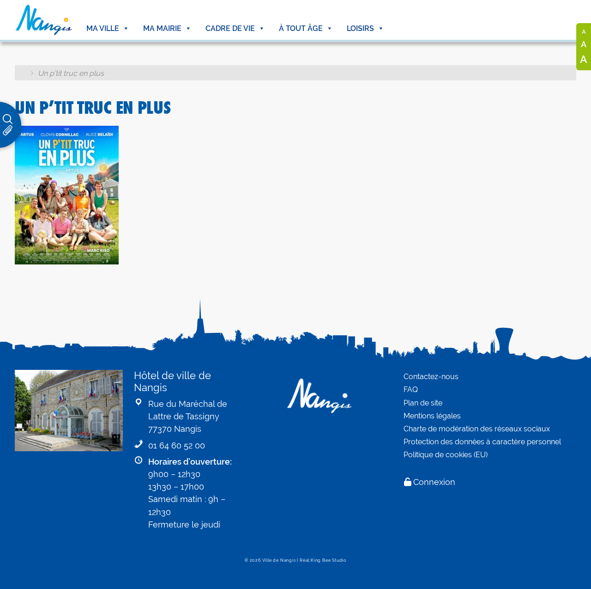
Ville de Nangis (279, 560)
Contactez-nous (431, 376)
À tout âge (301, 28)
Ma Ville (102, 28)
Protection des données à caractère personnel (482, 441)
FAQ (411, 389)
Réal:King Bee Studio (323, 560)
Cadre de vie (230, 28)
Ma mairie (162, 28)
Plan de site (423, 403)
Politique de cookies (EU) (446, 454)
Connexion (434, 482)
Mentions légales (432, 415)
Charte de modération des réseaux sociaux (477, 428)
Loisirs (360, 28)
